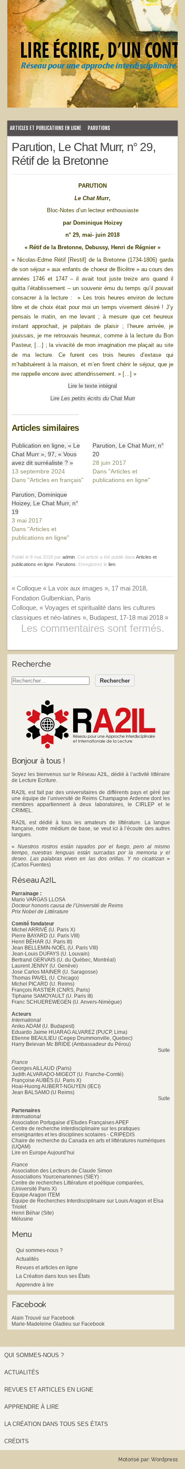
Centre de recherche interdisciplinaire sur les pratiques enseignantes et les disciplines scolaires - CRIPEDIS (76, 1132)
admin (68, 557)
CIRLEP (145, 804)
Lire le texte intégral (92, 386)
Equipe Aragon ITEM (36, 1195)
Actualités (27, 1259)
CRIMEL (21, 810)
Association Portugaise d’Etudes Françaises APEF (70, 1123)
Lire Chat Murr (92, 398)
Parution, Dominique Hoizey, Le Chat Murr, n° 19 (45, 503)
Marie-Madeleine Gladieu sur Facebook (58, 1324)
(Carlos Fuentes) (31, 865)
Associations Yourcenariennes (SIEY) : (57, 1177)
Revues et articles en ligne (47, 1268)
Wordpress (164, 1460)
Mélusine (22, 1219)
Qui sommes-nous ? (39, 1250)
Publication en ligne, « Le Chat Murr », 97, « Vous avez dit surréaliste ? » (46, 454)
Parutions (99, 128)
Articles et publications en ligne (45, 128)
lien (111, 564)
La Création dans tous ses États (53, 1276)
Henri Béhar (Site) (33, 1213)
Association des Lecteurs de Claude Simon (62, 1171)
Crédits (16, 1441)
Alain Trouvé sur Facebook (43, 1318)
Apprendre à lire (35, 1285)
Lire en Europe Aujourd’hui (43, 1153)
